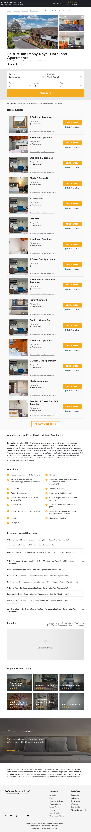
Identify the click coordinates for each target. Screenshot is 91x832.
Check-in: (12, 74)
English (56, 3)
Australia (25, 11)
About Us (52, 795)
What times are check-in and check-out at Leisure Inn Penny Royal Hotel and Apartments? (40, 562)
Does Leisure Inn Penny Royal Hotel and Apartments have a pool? (34, 570)
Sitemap (52, 810)
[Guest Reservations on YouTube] (27, 815)
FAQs (51, 798)
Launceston (34, 11)
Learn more (58, 103)
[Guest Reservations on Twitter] (11, 815)
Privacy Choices (76, 810)
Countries (17, 11)
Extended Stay (76, 807)
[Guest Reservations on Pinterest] (22, 815)
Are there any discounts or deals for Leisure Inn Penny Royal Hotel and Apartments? (37, 601)
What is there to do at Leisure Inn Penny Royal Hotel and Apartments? (37, 588)
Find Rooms (45, 93)
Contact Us (75, 795)
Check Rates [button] (72, 122)
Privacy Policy (54, 807)
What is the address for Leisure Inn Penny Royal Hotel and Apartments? (38, 540)
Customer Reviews (56, 801)
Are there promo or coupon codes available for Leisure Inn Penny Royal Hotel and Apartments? (41, 610)
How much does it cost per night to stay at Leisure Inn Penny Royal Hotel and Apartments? (40, 553)
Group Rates (75, 801)
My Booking (75, 798)
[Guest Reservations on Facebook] (6, 815)
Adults (36, 83)
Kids (61, 83)
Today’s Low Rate (73, 127)
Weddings (74, 804)
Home (9, 11)
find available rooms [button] (45, 424)
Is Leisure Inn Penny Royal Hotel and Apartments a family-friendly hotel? (38, 594)
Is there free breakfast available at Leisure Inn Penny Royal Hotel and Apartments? (42, 582)
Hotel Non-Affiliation (56, 816)
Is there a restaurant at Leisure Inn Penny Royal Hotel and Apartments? (38, 576)
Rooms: (11, 83)
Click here (60, 776)
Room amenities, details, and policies (42, 132)
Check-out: (51, 74)
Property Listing (54, 813)
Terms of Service (55, 804)
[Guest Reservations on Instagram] (17, 815)
